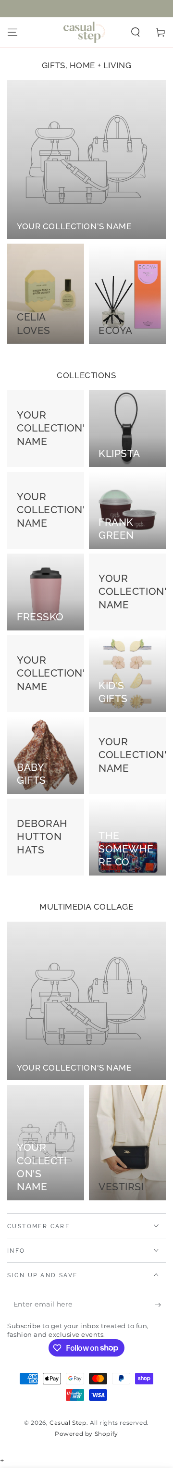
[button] (135, 32)
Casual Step (67, 1422)
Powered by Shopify (86, 1433)
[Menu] (12, 32)
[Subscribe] (160, 1304)
